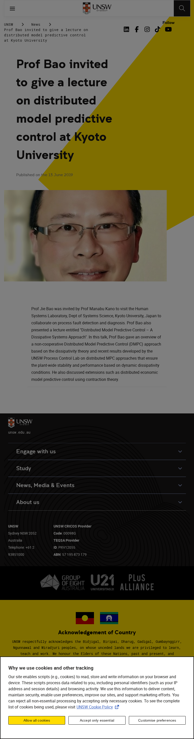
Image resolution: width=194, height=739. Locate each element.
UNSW (8, 24)
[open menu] (12, 8)
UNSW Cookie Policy (99, 707)
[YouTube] (168, 29)
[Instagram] (147, 29)
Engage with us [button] (36, 451)
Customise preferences (157, 720)
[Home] (97, 8)
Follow (168, 23)
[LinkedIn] (127, 29)
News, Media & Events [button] (45, 485)
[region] (97, 697)
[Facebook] (136, 29)
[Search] (182, 8)
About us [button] (27, 502)
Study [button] (23, 468)
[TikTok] (157, 29)
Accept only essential (97, 720)
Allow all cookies (36, 720)
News (35, 24)
